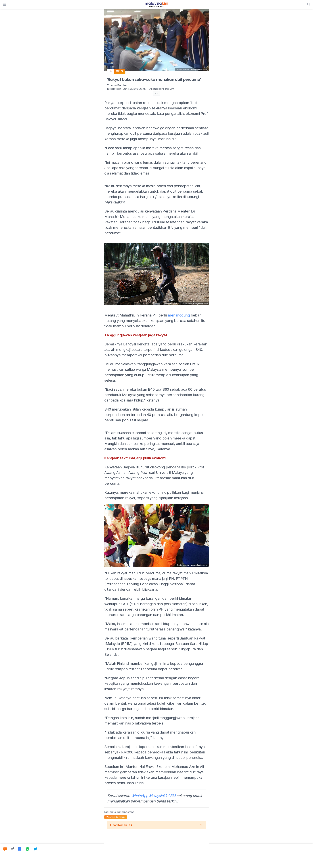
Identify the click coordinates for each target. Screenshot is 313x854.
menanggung (179, 315)
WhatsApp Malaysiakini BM (153, 796)
